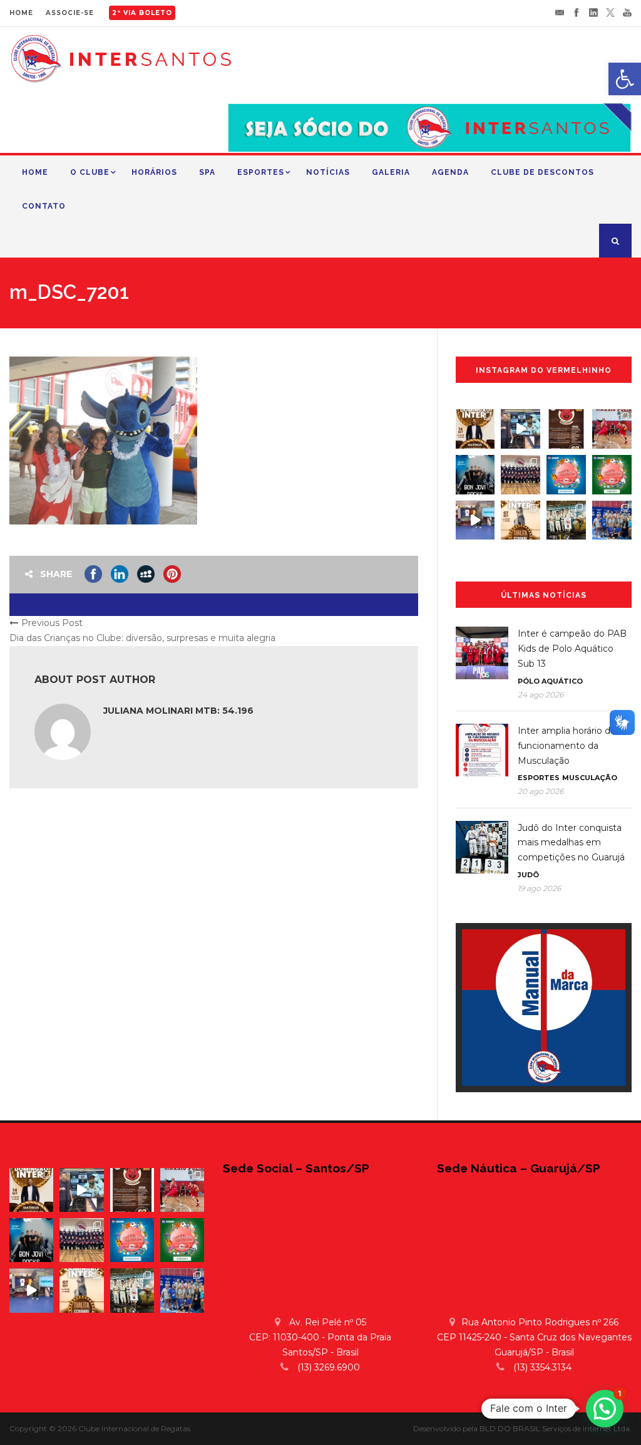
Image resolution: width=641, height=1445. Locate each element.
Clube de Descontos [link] (542, 172)
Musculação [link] (589, 777)
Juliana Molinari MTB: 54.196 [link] (178, 710)
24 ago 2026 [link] (540, 694)
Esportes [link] (260, 172)
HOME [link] (21, 13)
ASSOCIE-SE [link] (70, 13)
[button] (604, 1408)
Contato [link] (44, 206)
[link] (624, 79)
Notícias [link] (328, 172)
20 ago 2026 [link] (540, 791)
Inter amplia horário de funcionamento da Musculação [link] (567, 745)
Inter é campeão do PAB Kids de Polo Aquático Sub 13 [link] (572, 648)
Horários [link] (154, 172)
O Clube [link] (90, 172)
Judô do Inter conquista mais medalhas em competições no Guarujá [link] (571, 842)
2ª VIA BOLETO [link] (142, 13)
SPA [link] (207, 172)
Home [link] (35, 172)
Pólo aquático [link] (550, 681)
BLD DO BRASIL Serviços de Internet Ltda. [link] (555, 1428)
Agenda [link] (450, 172)
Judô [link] (528, 874)
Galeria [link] (391, 172)
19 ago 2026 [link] (539, 888)
